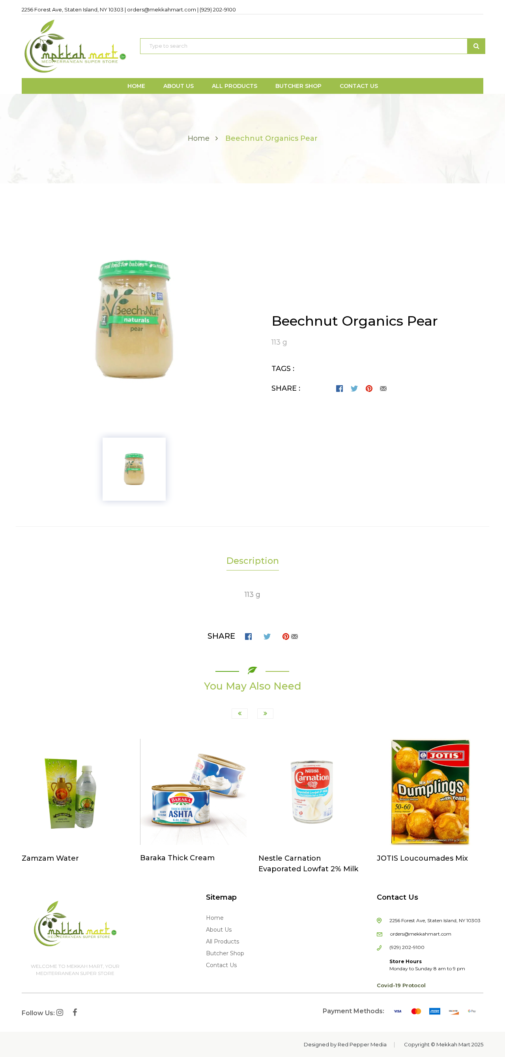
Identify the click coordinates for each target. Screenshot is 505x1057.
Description (252, 561)
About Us (219, 929)
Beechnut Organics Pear (354, 321)
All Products (222, 941)
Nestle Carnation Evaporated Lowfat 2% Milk (308, 863)
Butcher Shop (225, 953)
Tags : (282, 368)
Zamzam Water (50, 858)
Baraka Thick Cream (177, 858)
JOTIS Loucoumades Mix (422, 858)
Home (198, 138)
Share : (285, 388)
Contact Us (221, 965)
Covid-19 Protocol (401, 985)
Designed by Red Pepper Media (345, 1044)
